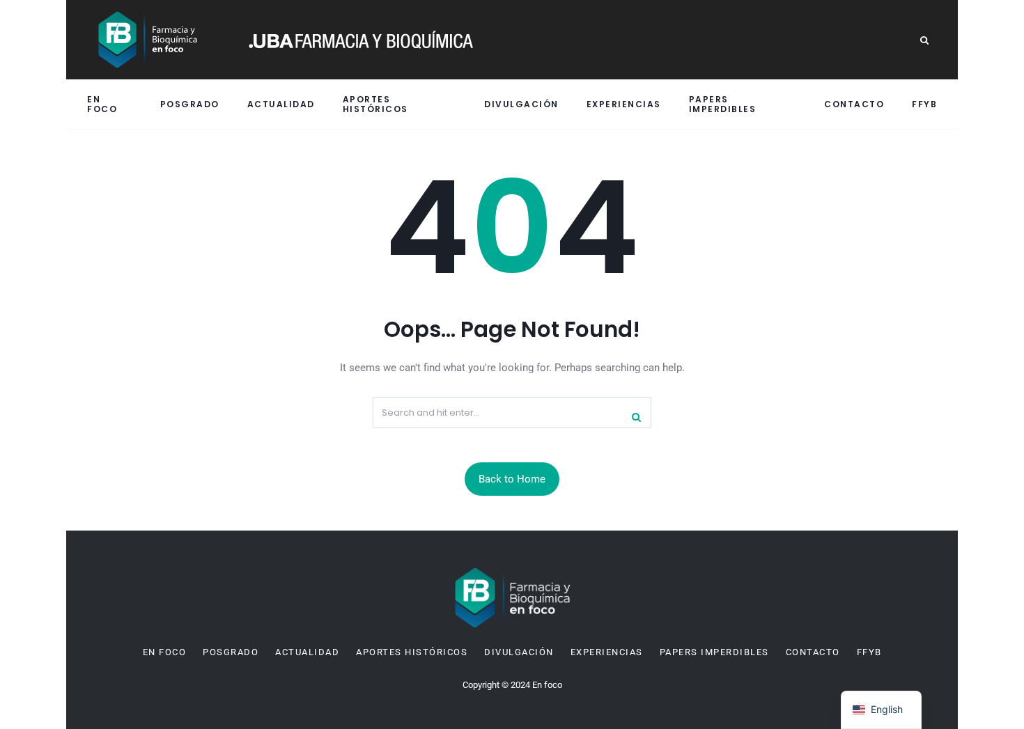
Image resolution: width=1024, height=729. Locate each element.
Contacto (854, 104)
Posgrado (189, 104)
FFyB (924, 104)
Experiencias (624, 104)
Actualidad (281, 104)
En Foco (102, 103)
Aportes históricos (375, 103)
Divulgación (521, 104)
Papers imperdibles (723, 103)
